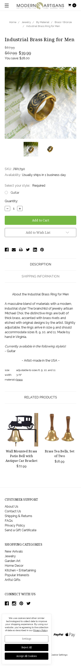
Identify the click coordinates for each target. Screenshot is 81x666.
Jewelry (26, 22)
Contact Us (13, 511)
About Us (11, 506)
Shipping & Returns (18, 516)
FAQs (9, 521)
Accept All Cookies (26, 656)
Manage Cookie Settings (54, 654)
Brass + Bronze (63, 22)
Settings (26, 638)
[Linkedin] (35, 250)
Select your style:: (25, 185)
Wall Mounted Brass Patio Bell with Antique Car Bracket (21, 456)
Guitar (15, 192)
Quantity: (11, 201)
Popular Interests (17, 575)
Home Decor (14, 565)
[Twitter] (28, 250)
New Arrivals (14, 551)
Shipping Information (40, 276)
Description (40, 264)
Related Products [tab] (40, 397)
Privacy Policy (15, 525)
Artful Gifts (12, 580)
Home (12, 22)
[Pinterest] (42, 250)
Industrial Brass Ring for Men (43, 26)
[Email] (14, 250)
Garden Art (12, 561)
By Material (42, 22)
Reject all (26, 647)
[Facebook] (7, 250)
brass (19, 379)
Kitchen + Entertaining (20, 570)
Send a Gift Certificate (20, 530)
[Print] (21, 250)
